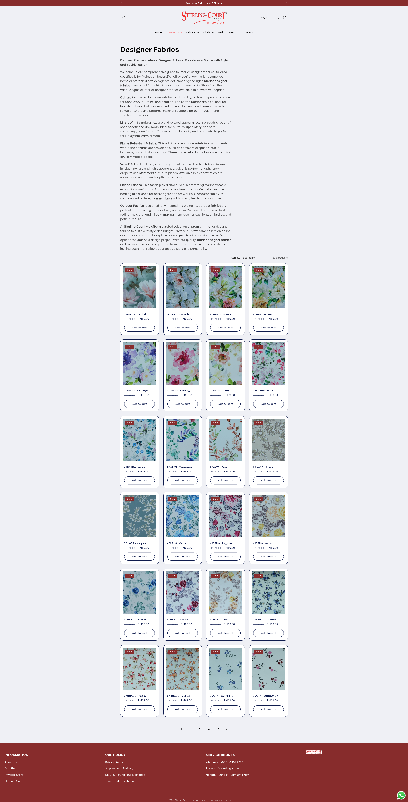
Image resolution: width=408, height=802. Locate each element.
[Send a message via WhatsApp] (401, 795)
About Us (11, 762)
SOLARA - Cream (263, 467)
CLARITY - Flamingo (179, 390)
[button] (124, 17)
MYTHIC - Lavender (179, 314)
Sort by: (235, 258)
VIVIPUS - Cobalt (177, 543)
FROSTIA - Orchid (135, 314)
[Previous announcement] (121, 3)
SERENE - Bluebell (135, 619)
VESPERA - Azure (135, 467)
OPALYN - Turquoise (179, 467)
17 (217, 728)
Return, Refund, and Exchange (125, 774)
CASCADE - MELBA (178, 696)
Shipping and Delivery (119, 768)
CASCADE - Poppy (135, 696)
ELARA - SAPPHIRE (221, 696)
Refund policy (198, 800)
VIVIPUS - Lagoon (221, 543)
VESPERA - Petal (263, 390)
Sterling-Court (181, 800)
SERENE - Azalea (177, 619)
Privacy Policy (114, 762)
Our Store (11, 768)
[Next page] (226, 728)
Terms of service (233, 800)
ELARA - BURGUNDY (265, 696)
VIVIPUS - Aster (262, 543)
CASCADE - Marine (264, 619)
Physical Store (14, 774)
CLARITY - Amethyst (136, 390)
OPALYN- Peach (219, 467)
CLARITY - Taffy (219, 390)
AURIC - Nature (262, 314)
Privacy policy (215, 800)
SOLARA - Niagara (135, 543)
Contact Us (12, 781)
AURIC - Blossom (220, 314)
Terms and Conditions (119, 781)
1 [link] (181, 728)
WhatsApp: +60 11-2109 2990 (224, 762)
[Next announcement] (286, 3)
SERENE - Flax (219, 619)
